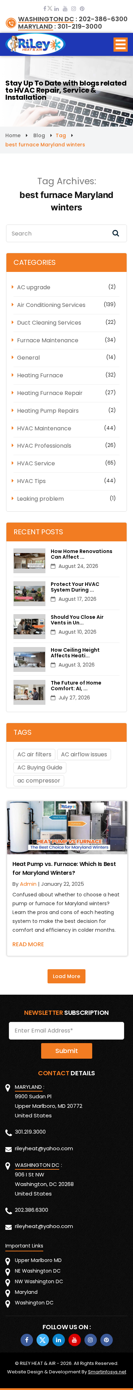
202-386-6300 (103, 19)
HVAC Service (36, 463)
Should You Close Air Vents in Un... (77, 620)
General (28, 358)
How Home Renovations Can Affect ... (81, 554)
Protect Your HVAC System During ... (75, 587)
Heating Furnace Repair (50, 393)
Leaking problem (40, 499)
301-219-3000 (79, 26)
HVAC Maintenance (44, 428)
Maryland (26, 1292)
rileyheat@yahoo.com (44, 1148)
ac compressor (38, 781)
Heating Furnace (40, 375)
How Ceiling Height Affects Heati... (75, 653)
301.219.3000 (30, 1131)
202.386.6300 (31, 1210)
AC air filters (34, 754)
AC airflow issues (84, 754)
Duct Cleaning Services (49, 323)
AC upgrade (33, 287)
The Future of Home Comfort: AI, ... (76, 686)
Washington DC (34, 1302)
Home (13, 135)
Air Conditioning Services (51, 305)
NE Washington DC (38, 1270)
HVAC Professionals (44, 446)
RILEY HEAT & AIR (38, 1363)
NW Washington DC (39, 1281)
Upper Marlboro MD (38, 1260)
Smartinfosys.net (107, 1371)
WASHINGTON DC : (47, 19)
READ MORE (28, 944)
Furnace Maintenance (47, 340)
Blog (39, 135)
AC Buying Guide (39, 767)
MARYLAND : (37, 26)
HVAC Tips (31, 481)
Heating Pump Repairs (48, 411)
